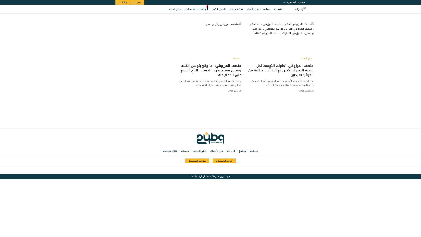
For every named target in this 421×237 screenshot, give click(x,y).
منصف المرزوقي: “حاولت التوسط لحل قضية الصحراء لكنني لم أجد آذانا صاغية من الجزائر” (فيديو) (281, 70)
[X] (139, 9)
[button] (118, 9)
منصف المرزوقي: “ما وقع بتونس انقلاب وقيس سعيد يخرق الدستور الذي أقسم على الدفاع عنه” (210, 70)
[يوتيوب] (135, 9)
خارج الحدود (306, 58)
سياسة (236, 58)
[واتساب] (128, 9)
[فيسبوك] (142, 9)
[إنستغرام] (131, 9)
